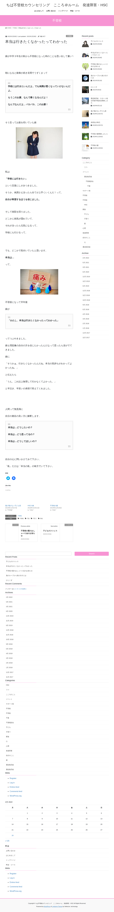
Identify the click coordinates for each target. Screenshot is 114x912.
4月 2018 (86, 314)
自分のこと (86, 237)
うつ (85, 167)
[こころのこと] (66, 529)
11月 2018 (86, 295)
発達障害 (86, 233)
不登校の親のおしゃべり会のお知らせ (28, 533)
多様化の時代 (95, 122)
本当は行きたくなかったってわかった (19, 566)
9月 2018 (86, 305)
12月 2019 (86, 276)
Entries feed (14, 787)
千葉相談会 (90, 181)
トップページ (10, 860)
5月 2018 (86, 309)
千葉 (28, 518)
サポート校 (86, 191)
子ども (86, 214)
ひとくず (94, 87)
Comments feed (16, 791)
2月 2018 (86, 323)
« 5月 (7, 841)
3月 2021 (86, 267)
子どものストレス (50, 531)
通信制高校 (88, 177)
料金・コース (10, 865)
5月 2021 (86, 262)
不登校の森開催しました (99, 134)
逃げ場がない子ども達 (13, 505)
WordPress (47, 906)
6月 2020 (86, 272)
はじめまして (10, 855)
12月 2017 (86, 333)
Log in (12, 783)
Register (13, 778)
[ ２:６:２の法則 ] (20, 589)
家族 (84, 209)
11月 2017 (86, 337)
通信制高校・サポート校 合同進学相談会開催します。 (100, 101)
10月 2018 (86, 300)
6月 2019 (86, 286)
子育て (35, 518)
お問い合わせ (10, 851)
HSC (85, 205)
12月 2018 (86, 291)
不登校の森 (54, 505)
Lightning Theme (57, 906)
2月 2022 (86, 258)
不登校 (69, 36)
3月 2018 (86, 319)
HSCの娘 (31, 505)
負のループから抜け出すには (16, 575)
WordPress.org (15, 796)
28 (12, 835)
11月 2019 (86, 281)
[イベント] (12, 533)
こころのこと (87, 162)
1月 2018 (86, 328)
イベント (86, 172)
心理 (84, 228)
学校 (41, 518)
